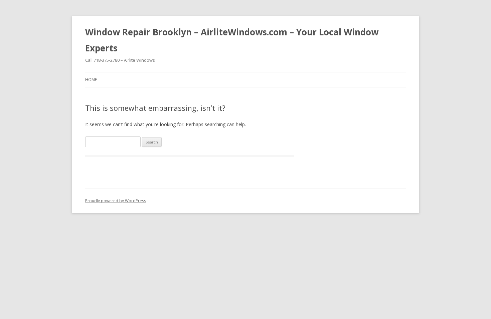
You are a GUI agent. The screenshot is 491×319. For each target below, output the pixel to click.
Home (91, 79)
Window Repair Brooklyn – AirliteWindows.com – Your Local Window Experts (231, 40)
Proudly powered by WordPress (115, 201)
